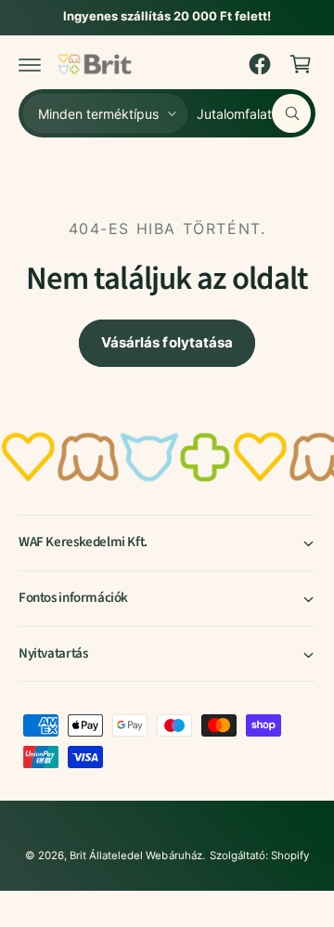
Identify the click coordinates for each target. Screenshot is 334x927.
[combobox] (253, 113)
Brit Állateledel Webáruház (135, 855)
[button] (29, 64)
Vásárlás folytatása (167, 342)
